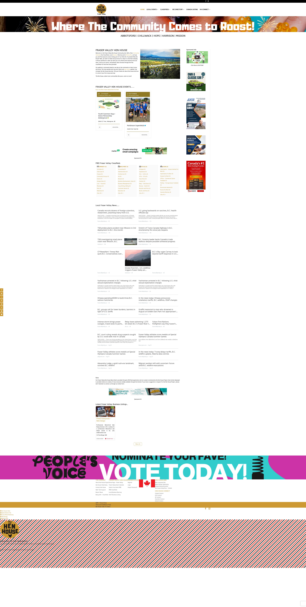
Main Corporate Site (160, 482)
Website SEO (114, 508)
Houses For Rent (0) (165, 176)
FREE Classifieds (113, 490)
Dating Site (129, 55)
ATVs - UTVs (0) (143, 176)
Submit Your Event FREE (115, 487)
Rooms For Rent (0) (165, 190)
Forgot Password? (132, 487)
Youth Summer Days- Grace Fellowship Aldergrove (106, 116)
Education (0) (121, 190)
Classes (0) (100, 174)
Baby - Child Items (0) (145, 183)
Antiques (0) (142, 169)
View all (137, 444)
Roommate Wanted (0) (166, 187)
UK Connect (158, 497)
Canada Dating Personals (161, 486)
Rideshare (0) (100, 190)
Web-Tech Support (101, 490)
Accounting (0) (122, 169)
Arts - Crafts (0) (143, 174)
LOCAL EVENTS (152, 9)
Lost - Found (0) (101, 183)
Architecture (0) (122, 174)
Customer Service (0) (123, 188)
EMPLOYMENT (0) (124, 166)
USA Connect (158, 495)
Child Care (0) (100, 171)
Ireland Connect (159, 501)
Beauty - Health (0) (144, 186)
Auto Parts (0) (143, 179)
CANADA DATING (192, 9)
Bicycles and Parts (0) (144, 188)
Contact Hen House (101, 487)
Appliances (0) (143, 171)
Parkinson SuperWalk (135, 126)
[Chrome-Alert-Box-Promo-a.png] (196, 90)
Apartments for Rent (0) (166, 173)
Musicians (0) (100, 186)
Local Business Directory (115, 492)
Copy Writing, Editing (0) (124, 186)
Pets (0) (99, 188)
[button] (110, 439)
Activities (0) (100, 169)
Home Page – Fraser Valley (116, 482)
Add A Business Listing (114, 494)
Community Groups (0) (103, 176)
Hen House (127, 69)
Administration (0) (122, 171)
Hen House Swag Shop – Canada (163, 488)
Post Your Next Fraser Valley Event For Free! (107, 89)
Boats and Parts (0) (144, 190)
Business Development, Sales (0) (126, 181)
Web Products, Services (102, 415)
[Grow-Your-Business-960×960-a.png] (196, 154)
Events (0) (99, 179)
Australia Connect (159, 499)
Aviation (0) (142, 181)
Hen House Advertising (101, 485)
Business (115, 55)
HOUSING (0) (165, 166)
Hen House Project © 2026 (102, 508)
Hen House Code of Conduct (103, 506)
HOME (142, 9)
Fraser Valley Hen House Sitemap (127, 508)
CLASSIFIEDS (164, 9)
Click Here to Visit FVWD (197, 65)
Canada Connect (159, 493)
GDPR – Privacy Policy (101, 503)
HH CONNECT (204, 9)
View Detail (115, 127)
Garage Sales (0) (101, 181)
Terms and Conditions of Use (103, 504)
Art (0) (119, 176)
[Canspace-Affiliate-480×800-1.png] (196, 192)
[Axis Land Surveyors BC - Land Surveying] (196, 128)
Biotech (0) (121, 179)
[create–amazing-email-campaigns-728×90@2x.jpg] (138, 153)
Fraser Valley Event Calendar (116, 485)
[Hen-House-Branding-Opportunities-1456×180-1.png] (138, 395)
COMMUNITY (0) (102, 166)
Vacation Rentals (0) (165, 192)
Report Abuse (99, 492)
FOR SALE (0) (144, 166)
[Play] (197, 57)
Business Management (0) (124, 183)
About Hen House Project (102, 482)
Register (130, 482)
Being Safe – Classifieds (102, 494)
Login (129, 485)
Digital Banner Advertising (162, 484)
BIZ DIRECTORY (177, 9)
